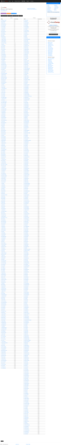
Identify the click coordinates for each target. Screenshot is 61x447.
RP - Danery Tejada (26, 159)
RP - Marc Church (26, 46)
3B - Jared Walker (3, 198)
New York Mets (50, 66)
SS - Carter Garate (3, 92)
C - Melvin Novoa (3, 287)
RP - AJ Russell (25, 74)
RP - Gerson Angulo (26, 207)
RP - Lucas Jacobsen (26, 322)
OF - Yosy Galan (3, 365)
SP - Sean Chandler (26, 394)
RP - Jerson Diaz (26, 251)
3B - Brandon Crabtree (4, 78)
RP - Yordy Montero (26, 431)
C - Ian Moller (2, 183)
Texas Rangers (3, 10)
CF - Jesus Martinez (3, 208)
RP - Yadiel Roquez (26, 423)
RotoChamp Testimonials (53, 32)
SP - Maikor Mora (26, 332)
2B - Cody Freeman (3, 25)
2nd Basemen (49, 8)
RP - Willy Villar (25, 422)
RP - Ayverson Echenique (27, 108)
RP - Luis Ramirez (26, 327)
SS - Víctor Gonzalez (3, 346)
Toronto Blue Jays (50, 55)
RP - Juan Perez (26, 302)
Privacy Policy (28, 444)
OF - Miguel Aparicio (3, 289)
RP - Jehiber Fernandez (26, 250)
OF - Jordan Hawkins (3, 222)
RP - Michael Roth (26, 351)
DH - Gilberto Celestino (4, 175)
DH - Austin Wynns (3, 21)
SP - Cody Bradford (26, 27)
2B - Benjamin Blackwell (4, 73)
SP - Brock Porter (26, 125)
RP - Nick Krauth (26, 361)
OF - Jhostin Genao (3, 213)
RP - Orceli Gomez (26, 366)
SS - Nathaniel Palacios (4, 294)
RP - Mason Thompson (26, 341)
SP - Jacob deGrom (26, 34)
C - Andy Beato (3, 60)
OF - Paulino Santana (3, 304)
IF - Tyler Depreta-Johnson (4, 342)
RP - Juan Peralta (26, 299)
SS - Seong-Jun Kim (3, 330)
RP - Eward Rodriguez (26, 194)
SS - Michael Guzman (3, 288)
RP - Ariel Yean (25, 101)
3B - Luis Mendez (3, 269)
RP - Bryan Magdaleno (26, 130)
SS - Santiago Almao (3, 322)
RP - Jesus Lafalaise (26, 254)
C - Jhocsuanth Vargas (3, 211)
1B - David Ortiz (3, 127)
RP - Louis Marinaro (26, 321)
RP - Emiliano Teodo (26, 31)
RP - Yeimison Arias (26, 427)
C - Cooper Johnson (3, 106)
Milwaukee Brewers (50, 65)
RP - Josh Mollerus (26, 288)
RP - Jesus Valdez (26, 260)
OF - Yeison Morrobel (3, 360)
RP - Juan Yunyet (26, 304)
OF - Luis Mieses (3, 270)
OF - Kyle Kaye (2, 259)
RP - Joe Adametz (26, 264)
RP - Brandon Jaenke (26, 121)
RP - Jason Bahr (26, 242)
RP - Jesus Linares (26, 255)
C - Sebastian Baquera (4, 327)
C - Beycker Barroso (3, 74)
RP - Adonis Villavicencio (27, 68)
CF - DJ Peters (2, 135)
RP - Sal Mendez (26, 392)
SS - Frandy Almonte (3, 169)
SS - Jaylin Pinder (3, 202)
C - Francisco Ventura (3, 168)
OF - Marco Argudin (3, 275)
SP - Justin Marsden (26, 307)
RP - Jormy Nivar (26, 275)
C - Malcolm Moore (3, 273)
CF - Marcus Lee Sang (3, 279)
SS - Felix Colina (3, 158)
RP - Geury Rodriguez (26, 208)
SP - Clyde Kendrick (26, 141)
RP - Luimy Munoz (26, 323)
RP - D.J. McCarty (26, 154)
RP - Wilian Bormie (26, 418)
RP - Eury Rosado (26, 192)
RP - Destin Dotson (26, 173)
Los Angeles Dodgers (51, 63)
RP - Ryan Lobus (26, 389)
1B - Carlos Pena (3, 89)
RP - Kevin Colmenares (26, 313)
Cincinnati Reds (50, 61)
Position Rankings (3, 13)
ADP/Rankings (10, 15)
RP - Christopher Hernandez (27, 140)
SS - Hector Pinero (3, 182)
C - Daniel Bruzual (3, 113)
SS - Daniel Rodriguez (3, 117)
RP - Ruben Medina (26, 385)
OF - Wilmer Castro (3, 354)
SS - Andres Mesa (3, 58)
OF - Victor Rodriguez (3, 347)
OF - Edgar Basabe (3, 140)
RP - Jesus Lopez (26, 256)
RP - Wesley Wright (26, 417)
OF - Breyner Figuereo (3, 82)
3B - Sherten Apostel (3, 332)
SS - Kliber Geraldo (3, 256)
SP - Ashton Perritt (26, 103)
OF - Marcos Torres (3, 278)
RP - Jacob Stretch (26, 236)
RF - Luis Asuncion (3, 264)
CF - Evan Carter (3, 30)
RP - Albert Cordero (26, 77)
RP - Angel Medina (26, 92)
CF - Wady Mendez (3, 349)
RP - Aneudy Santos (26, 88)
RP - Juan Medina (26, 297)
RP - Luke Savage (26, 330)
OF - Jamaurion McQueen (4, 194)
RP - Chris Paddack (26, 26)
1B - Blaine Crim (3, 22)
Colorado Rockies (50, 62)
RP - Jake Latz (25, 36)
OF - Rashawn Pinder (3, 311)
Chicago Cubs (49, 60)
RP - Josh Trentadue (26, 292)
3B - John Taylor (3, 218)
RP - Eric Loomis (26, 189)
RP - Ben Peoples (26, 55)
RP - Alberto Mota (26, 78)
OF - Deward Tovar (3, 132)
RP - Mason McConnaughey (27, 340)
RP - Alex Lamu (25, 83)
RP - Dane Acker (26, 158)
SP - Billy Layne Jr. (26, 116)
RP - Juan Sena (25, 303)
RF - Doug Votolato (3, 136)
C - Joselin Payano (3, 227)
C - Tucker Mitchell (3, 341)
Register (27, 1)
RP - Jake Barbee (26, 237)
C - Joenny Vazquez (3, 216)
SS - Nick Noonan (3, 297)
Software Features (17, 1)
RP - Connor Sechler (26, 151)
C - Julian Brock (3, 240)
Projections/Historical (4, 15)
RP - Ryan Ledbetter (26, 388)
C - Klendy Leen (3, 255)
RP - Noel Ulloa (26, 365)
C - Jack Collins (3, 188)
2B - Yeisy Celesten (3, 361)
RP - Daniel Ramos (26, 163)
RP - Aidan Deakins (26, 73)
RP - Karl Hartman (26, 311)
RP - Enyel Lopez (26, 187)
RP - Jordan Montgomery (27, 39)
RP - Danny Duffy (26, 164)
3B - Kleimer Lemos (3, 254)
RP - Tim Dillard (26, 407)
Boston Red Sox (50, 43)
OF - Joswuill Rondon (3, 236)
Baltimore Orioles (50, 42)
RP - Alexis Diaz (26, 21)
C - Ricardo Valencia (3, 313)
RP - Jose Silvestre (26, 280)
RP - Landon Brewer (26, 317)
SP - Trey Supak (26, 408)
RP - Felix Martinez (26, 197)
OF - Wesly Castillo (3, 351)
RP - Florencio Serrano (26, 201)
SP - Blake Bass (26, 117)
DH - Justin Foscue (3, 36)
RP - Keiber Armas (26, 312)
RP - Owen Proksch (26, 371)
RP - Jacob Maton (26, 232)
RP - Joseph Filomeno (26, 284)
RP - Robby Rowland (26, 383)
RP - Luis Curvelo (26, 44)
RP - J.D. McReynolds (26, 226)
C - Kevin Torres (3, 251)
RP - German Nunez (26, 206)
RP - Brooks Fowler (26, 127)
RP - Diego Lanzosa (26, 175)
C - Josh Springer (3, 232)
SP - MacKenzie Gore (26, 45)
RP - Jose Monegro (26, 279)
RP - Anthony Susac (26, 97)
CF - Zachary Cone (3, 366)
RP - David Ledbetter (26, 170)
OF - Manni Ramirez (3, 274)
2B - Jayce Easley (3, 201)
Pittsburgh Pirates (50, 68)
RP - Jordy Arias (26, 273)
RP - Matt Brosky (26, 342)
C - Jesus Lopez (3, 207)
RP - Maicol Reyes (26, 331)
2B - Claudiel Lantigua (3, 102)
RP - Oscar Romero (26, 370)
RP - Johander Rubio (26, 269)
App (12, 1)
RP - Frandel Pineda (26, 202)
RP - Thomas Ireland (26, 404)
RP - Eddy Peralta (26, 179)
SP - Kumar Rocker (26, 41)
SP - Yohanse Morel (26, 428)
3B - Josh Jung (2, 35)
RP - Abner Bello (26, 64)
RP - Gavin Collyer (26, 58)
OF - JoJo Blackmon (3, 220)
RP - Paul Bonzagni (26, 374)
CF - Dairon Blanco (3, 27)
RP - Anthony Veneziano (27, 98)
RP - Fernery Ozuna (26, 199)
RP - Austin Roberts (26, 106)
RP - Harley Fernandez (26, 213)
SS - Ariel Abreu (3, 69)
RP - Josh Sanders (26, 289)
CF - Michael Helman (3, 40)
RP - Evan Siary (25, 193)
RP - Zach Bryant (26, 433)
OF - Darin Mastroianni (4, 120)
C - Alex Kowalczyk (3, 54)
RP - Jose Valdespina (26, 283)
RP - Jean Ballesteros (26, 246)
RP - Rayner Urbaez (26, 379)
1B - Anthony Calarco (3, 64)
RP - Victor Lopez (26, 413)
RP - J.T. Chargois (26, 227)
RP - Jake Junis (25, 35)
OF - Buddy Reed (3, 83)
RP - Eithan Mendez (26, 182)
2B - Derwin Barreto (3, 130)
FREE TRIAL (23, 1)
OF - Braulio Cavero (3, 79)
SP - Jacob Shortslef (26, 235)
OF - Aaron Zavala (3, 49)
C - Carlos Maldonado (3, 88)
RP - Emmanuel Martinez (27, 183)
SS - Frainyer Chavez (3, 163)
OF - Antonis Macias (3, 68)
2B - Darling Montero (3, 122)
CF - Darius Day (3, 121)
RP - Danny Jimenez (26, 165)
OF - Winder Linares (3, 355)
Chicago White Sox (50, 44)
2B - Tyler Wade (3, 345)
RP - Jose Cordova (26, 278)
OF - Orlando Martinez (4, 302)
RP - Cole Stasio (26, 145)
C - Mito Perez (2, 292)
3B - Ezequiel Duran (3, 31)
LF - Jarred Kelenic (3, 45)
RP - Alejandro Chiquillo (27, 79)
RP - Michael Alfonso (26, 349)
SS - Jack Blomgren (3, 187)
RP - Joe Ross (25, 59)
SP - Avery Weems (26, 107)
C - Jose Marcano (3, 226)
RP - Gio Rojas (25, 211)
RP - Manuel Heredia (26, 337)
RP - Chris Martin (26, 25)
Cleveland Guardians (51, 45)
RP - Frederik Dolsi (26, 203)
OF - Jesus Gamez (3, 206)
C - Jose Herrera (3, 225)
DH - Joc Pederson (3, 34)
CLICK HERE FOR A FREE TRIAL (53, 34)
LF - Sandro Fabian (3, 321)
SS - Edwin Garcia (3, 141)
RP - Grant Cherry (26, 212)
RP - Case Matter (26, 135)
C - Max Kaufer (3, 283)
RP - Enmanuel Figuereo (27, 184)
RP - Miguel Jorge (26, 355)
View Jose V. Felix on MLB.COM (31, 8)
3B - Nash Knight (3, 293)
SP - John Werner (26, 270)
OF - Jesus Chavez (3, 203)
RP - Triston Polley (26, 409)
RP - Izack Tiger (26, 225)
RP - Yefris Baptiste (26, 426)
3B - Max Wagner (3, 284)
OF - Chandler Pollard (3, 97)
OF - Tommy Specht (3, 336)
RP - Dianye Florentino (26, 174)
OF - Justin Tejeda (3, 242)
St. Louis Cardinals (50, 71)
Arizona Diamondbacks (51, 58)
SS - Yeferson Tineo (3, 359)
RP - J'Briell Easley (26, 245)
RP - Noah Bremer (26, 364)
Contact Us (17, 444)
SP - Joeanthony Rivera (26, 265)
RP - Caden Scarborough (27, 132)
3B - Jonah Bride (3, 46)
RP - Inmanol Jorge (26, 218)
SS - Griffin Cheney (3, 178)
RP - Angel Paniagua (26, 93)
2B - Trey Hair (2, 340)
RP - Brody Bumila (26, 126)
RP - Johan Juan (26, 268)
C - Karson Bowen (3, 245)
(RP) (6, 10)
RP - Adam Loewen (26, 65)
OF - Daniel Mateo (3, 116)
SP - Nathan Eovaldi (26, 49)
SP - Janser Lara (26, 240)
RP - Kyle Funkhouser (26, 316)
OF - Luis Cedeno (3, 265)
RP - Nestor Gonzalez (26, 360)
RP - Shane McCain (26, 397)
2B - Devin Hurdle (3, 131)
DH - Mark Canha (3, 280)
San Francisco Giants (50, 70)
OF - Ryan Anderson (3, 318)
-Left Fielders (56, 6)
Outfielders (55, 5)
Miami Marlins (50, 64)
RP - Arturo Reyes (26, 102)
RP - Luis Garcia (26, 326)
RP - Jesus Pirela (26, 259)
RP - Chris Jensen (26, 139)
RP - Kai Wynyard (26, 308)
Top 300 (48, 5)
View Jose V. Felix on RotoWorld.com (32, 9)
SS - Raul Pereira (3, 312)
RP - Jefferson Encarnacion (27, 249)
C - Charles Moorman (3, 98)
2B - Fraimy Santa (3, 160)
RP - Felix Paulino (26, 198)
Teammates (20, 15)
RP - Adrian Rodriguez (26, 69)
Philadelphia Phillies (50, 67)
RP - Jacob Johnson (26, 231)
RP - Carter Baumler (26, 22)
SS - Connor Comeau (3, 103)
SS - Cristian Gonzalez (3, 108)
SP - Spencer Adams (26, 399)
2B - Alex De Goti (3, 53)
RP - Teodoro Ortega (26, 403)
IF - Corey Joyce (3, 107)
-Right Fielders (56, 8)
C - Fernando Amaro (3, 159)
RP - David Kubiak (26, 169)
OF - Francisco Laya (3, 165)
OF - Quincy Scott (3, 308)
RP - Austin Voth (26, 54)
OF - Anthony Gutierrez (4, 65)
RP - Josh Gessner (26, 287)
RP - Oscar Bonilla (26, 369)
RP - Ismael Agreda (26, 222)
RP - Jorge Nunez (26, 274)
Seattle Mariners (50, 52)
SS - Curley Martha (3, 111)
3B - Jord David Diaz (3, 221)
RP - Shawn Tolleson (26, 398)
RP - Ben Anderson (26, 112)
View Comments (13, 13)
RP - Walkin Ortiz (26, 416)
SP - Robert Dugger (26, 384)
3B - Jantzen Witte (3, 197)
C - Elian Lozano (3, 144)
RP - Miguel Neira (26, 356)
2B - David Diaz (3, 125)
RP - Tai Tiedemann (26, 402)
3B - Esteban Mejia (3, 154)
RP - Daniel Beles (26, 160)
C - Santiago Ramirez (3, 323)
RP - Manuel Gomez (26, 336)
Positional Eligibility (15, 15)
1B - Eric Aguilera (3, 151)
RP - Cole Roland (26, 144)
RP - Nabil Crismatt (26, 359)
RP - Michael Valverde (26, 354)
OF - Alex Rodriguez (3, 55)
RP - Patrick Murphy (26, 373)
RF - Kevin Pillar (3, 250)
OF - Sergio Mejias (3, 331)
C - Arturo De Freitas (3, 70)
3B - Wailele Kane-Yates (4, 350)
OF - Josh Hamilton (3, 230)
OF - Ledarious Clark (3, 260)
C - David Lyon (3, 126)
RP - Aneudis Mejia (26, 87)
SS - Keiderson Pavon (3, 246)
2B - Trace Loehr (3, 337)
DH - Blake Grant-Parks (4, 77)
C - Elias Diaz (2, 44)
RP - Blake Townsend (26, 120)
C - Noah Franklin (3, 299)
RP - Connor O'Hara (26, 150)
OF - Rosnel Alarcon (3, 316)
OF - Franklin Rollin (3, 173)
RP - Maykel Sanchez (26, 347)
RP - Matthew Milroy (26, 345)
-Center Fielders (56, 7)
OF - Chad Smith (3, 96)
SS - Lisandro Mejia (3, 261)
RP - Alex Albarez (26, 82)
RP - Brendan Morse (26, 122)
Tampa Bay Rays (50, 53)
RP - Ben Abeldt (26, 111)
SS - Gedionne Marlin (3, 174)
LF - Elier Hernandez (3, 146)
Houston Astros (50, 47)
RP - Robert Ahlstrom (26, 63)
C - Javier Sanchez (3, 199)
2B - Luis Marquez (3, 268)
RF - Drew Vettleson (3, 137)
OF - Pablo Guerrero (3, 303)
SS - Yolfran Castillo (3, 364)
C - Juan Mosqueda (3, 237)
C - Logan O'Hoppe (3, 39)
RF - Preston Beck (3, 307)
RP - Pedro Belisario (26, 375)
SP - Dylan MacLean (26, 178)
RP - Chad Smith (26, 136)
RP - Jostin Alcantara (26, 293)
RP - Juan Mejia (25, 298)
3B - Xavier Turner (3, 356)
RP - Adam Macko (26, 20)
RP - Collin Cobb (26, 146)
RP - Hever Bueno (26, 216)
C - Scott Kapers (3, 326)
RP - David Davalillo (26, 30)
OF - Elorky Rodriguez (3, 149)
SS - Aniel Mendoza (3, 63)
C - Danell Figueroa (3, 112)
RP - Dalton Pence (26, 155)
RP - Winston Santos (26, 53)
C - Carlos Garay (3, 87)
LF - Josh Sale (2, 231)
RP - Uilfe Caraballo (26, 412)
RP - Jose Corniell (26, 40)
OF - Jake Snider (3, 193)
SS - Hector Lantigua (3, 179)
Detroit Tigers (49, 46)
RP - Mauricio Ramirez (26, 346)
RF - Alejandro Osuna (3, 20)
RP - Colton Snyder (26, 149)
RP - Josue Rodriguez (26, 294)
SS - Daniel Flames (3, 115)
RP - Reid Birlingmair (26, 380)
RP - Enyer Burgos (26, 188)
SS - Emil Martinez (3, 150)
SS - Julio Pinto (2, 241)
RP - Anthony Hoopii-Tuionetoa (28, 96)
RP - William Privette (26, 421)
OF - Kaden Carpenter (3, 244)
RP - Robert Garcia (26, 50)
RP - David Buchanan (26, 168)
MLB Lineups (8, 13)
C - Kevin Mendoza (3, 249)
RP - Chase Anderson (26, 137)
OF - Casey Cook (3, 93)
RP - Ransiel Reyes (26, 378)
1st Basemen (49, 7)
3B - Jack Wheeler (3, 189)
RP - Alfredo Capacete (26, 84)
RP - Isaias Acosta (26, 221)
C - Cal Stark (2, 84)
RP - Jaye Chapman (26, 244)
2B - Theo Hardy (3, 335)
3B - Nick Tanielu (3, 298)
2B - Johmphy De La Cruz (4, 217)
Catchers (48, 6)
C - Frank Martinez (3, 170)
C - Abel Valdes (3, 50)
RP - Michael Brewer (26, 350)
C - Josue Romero (3, 235)
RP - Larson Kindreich (26, 318)
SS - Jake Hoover (3, 192)
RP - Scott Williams (26, 393)
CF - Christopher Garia (4, 101)
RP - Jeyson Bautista (26, 261)
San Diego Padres (50, 69)
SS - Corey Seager (3, 26)
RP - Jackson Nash (26, 230)
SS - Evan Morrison (3, 155)
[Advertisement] (17, 4)
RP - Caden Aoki (26, 131)
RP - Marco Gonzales (26, 60)
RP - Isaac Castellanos (26, 220)
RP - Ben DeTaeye (26, 113)
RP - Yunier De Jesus (26, 432)
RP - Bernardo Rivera (26, 115)
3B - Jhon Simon (3, 212)
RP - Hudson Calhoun (26, 217)
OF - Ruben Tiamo (3, 317)
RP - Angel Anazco (26, 89)
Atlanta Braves (50, 59)
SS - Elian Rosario (3, 145)
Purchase (31, 1)
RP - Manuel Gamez (26, 335)
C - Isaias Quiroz (3, 184)
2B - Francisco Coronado (4, 164)
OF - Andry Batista (3, 59)
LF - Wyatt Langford (3, 41)
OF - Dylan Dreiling (3, 139)
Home (10, 1)
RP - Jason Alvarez (26, 241)
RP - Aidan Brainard (26, 70)
